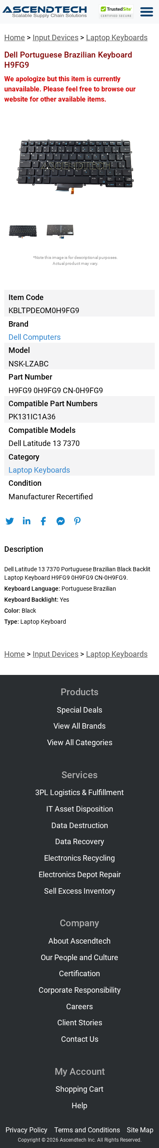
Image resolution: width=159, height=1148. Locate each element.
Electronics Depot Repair (80, 874)
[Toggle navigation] (146, 12)
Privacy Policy (26, 1130)
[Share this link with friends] (9, 521)
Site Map (140, 1130)
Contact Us (79, 1039)
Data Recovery (79, 841)
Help (79, 1105)
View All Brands (79, 726)
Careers (79, 1006)
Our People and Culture (79, 957)
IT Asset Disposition (79, 809)
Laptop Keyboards (117, 37)
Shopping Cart (79, 1089)
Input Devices (55, 37)
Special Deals (79, 710)
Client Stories (79, 1023)
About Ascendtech (79, 941)
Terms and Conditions (87, 1130)
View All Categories (79, 742)
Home (14, 37)
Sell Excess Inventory (79, 891)
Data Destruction (79, 825)
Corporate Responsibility (80, 990)
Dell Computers (34, 337)
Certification (79, 973)
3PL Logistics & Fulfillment (79, 792)
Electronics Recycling (79, 858)
